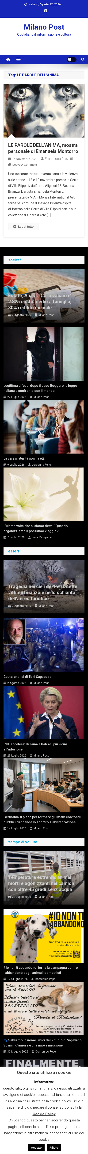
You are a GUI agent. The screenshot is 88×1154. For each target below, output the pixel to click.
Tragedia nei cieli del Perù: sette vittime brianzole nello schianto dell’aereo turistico (42, 592)
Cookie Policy (44, 1114)
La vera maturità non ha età (24, 458)
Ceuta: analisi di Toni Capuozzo (28, 677)
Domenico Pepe (45, 979)
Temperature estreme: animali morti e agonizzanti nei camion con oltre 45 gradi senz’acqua (41, 883)
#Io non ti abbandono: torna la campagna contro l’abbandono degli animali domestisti (41, 970)
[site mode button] (72, 59)
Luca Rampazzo (42, 537)
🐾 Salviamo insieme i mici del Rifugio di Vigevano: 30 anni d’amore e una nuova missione (43, 1042)
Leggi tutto (26, 226)
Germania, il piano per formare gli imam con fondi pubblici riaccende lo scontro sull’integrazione (42, 819)
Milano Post (44, 27)
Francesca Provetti (59, 159)
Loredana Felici (42, 464)
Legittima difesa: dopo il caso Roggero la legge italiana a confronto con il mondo (40, 388)
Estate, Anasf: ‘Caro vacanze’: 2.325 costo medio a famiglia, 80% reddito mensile (40, 301)
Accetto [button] (36, 1147)
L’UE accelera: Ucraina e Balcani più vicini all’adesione (35, 746)
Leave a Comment (24, 164)
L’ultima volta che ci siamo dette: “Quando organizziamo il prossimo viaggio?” (36, 528)
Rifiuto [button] (54, 1147)
